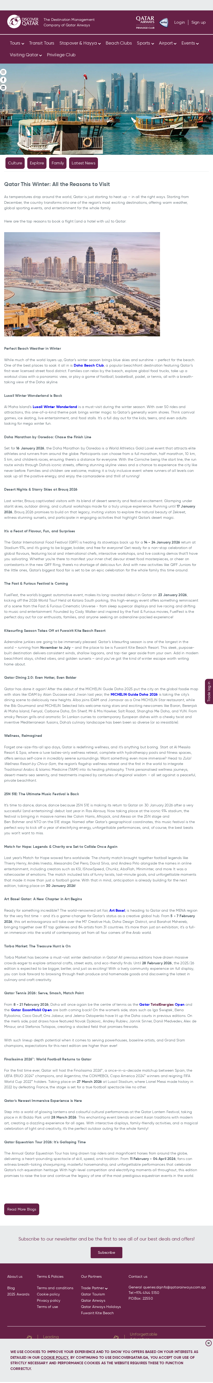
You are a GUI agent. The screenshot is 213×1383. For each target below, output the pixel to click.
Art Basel (117, 910)
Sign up (198, 22)
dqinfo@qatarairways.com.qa (181, 1287)
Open (179, 1004)
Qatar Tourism (93, 1294)
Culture (15, 162)
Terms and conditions (55, 1288)
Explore (37, 162)
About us (14, 1276)
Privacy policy (48, 1300)
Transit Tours (41, 43)
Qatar (145, 1004)
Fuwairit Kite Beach (97, 1313)
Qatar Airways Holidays (101, 1307)
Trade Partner (92, 1288)
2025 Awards (18, 1294)
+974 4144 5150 (146, 1293)
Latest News (83, 162)
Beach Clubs (119, 43)
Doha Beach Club (89, 365)
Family (58, 162)
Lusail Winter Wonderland (55, 406)
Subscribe (106, 1252)
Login (179, 22)
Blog (11, 1288)
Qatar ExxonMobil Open (31, 1010)
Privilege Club (61, 54)
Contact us (138, 1276)
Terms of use (47, 1307)
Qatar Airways (93, 1300)
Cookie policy (48, 1294)
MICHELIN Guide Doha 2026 (134, 694)
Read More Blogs (21, 1209)
